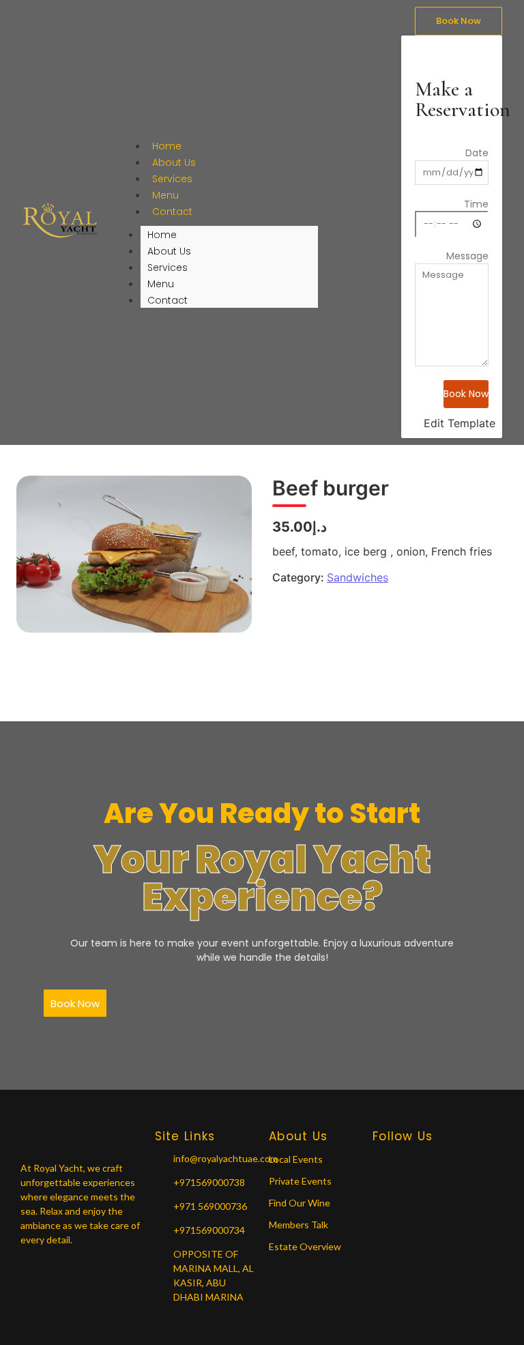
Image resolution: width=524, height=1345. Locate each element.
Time (476, 204)
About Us (174, 162)
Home (166, 146)
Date (477, 153)
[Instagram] (401, 1161)
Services (172, 179)
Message (467, 256)
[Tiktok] (449, 1161)
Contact (172, 211)
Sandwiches (357, 577)
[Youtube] (425, 1161)
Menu (165, 195)
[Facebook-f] (378, 1161)
